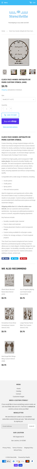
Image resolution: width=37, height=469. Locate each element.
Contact (18, 394)
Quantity (4, 105)
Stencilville (13, 457)
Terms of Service (17, 447)
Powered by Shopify (24, 457)
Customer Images (18, 396)
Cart (33, 2)
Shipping (4, 90)
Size (3, 95)
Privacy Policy (7, 447)
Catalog (18, 391)
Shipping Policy (28, 447)
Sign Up (31, 426)
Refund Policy (18, 450)
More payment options (10, 127)
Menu (6, 2)
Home (3, 31)
